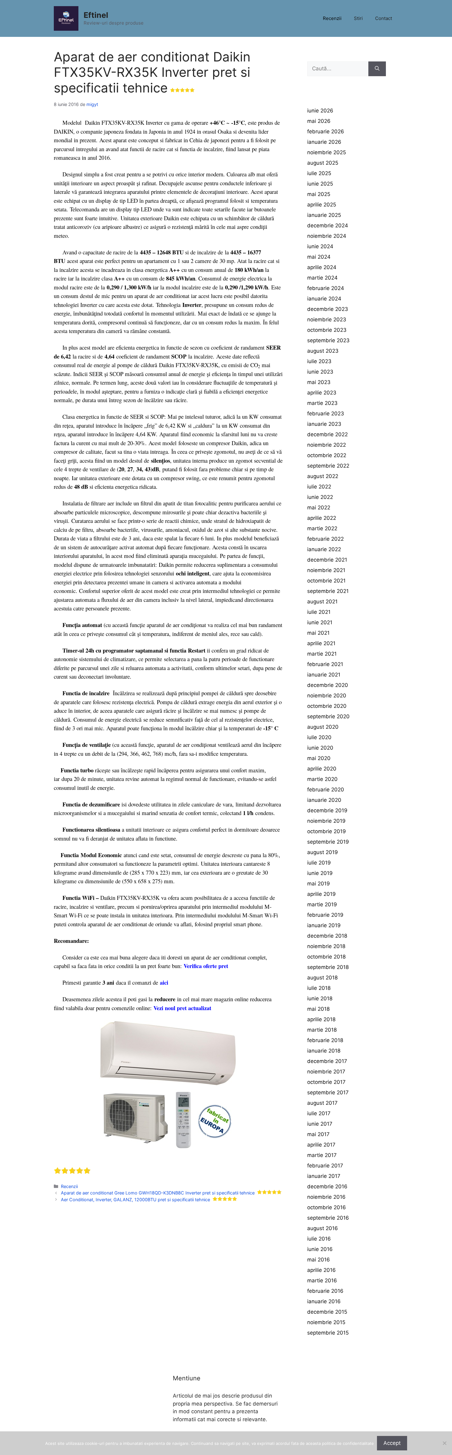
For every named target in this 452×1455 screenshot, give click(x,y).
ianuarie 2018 (323, 1051)
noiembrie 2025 (326, 152)
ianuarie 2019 (324, 925)
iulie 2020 (319, 737)
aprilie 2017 (321, 1145)
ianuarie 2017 (323, 1176)
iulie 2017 (319, 1113)
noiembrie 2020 (326, 695)
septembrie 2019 (328, 842)
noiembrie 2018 (326, 946)
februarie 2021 (325, 664)
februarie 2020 (325, 789)
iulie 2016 (319, 1239)
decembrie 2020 (327, 685)
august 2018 (322, 978)
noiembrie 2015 (326, 1322)
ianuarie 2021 (323, 675)
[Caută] (377, 68)
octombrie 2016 (326, 1207)
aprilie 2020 (321, 769)
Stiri (358, 18)
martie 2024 (322, 278)
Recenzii (332, 18)
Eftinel (96, 15)
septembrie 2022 (328, 466)
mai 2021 (318, 633)
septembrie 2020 (328, 716)
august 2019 (322, 852)
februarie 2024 (325, 288)
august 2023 (323, 351)
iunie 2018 (319, 998)
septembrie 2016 (328, 1218)
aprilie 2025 (321, 205)
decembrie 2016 (327, 1186)
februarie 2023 (325, 413)
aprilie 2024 (321, 267)
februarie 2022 (325, 539)
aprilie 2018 (321, 1019)
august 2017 (322, 1103)
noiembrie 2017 (326, 1072)
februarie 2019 (325, 915)
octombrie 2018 (326, 957)
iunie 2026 (320, 111)
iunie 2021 (319, 622)
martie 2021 (322, 654)
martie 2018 (322, 1030)
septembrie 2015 (328, 1333)
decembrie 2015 (327, 1312)
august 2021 (322, 601)
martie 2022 (322, 528)
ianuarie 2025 (324, 215)
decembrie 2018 (327, 936)
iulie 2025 (319, 173)
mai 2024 (319, 257)
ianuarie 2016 (324, 1301)
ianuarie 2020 (324, 800)
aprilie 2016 (321, 1270)
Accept (392, 1443)
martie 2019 (322, 904)
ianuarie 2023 (324, 424)
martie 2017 (322, 1155)
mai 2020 (319, 758)
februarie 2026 (325, 131)
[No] (444, 1443)
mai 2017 (318, 1134)
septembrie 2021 (328, 591)
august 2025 (322, 163)
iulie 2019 (319, 863)
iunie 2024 (320, 246)
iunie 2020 (320, 748)
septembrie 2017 (328, 1092)
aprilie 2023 (321, 393)
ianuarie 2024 (324, 299)
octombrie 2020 (327, 706)
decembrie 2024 (327, 225)
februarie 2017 (325, 1166)
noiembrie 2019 (326, 821)
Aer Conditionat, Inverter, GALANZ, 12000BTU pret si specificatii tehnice (135, 1199)
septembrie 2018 (328, 967)
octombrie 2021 (326, 581)
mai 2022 (318, 507)
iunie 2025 (320, 184)
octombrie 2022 (326, 455)
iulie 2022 (319, 487)
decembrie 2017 (327, 1061)
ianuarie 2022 (324, 549)
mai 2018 (318, 1009)
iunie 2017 (319, 1124)
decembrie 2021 (327, 560)
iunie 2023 (320, 372)
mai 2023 (319, 382)
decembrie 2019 (327, 810)
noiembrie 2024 (326, 236)
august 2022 (322, 476)
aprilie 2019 (321, 894)
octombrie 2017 (326, 1082)
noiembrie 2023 (326, 319)
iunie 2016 (320, 1249)
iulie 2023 (319, 361)
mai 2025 (318, 194)
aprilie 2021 (321, 643)
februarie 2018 (325, 1040)
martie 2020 (322, 779)
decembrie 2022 (327, 434)
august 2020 (323, 727)
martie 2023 (322, 403)
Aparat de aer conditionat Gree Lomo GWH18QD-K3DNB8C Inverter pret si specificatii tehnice (158, 1192)
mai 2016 (318, 1260)
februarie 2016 (325, 1291)
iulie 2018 (319, 988)
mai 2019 (318, 883)
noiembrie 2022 (326, 445)
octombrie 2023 (327, 330)
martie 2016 (322, 1280)
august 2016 (322, 1228)
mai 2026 (319, 121)
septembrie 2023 (328, 340)
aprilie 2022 (321, 518)
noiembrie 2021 (326, 570)
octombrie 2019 (326, 831)
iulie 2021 (319, 612)
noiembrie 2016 (326, 1197)
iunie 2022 (320, 497)
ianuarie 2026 (324, 142)
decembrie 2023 (327, 309)
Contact (383, 18)
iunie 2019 (320, 873)
